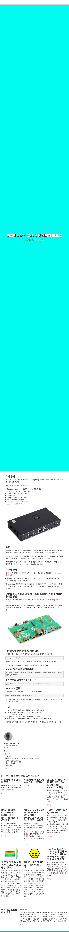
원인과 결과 (8, 757)
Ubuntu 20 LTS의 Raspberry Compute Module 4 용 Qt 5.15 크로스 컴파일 (34, 815)
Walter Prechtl (13, 743)
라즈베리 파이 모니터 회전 (10, 781)
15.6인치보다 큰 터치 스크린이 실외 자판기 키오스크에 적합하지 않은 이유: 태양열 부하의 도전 (57, 854)
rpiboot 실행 (9, 765)
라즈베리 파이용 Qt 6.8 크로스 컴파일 (34, 781)
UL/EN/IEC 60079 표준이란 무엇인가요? (34, 864)
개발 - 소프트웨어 (34, 232)
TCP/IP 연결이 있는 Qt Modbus (57, 811)
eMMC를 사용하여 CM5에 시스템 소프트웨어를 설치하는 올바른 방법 (22, 758)
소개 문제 (7, 753)
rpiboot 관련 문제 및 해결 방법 (13, 760)
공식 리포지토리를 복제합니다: (13, 762)
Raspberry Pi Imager (16, 556)
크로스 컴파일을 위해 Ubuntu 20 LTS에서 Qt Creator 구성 (56, 783)
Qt (27, 834)
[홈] (14, 2)
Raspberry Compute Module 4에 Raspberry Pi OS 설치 (9, 815)
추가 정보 (3, 793)
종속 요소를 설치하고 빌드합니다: (14, 764)
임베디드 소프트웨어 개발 (9, 911)
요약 (6, 768)
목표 (6, 755)
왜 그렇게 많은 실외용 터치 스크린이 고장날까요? (11, 865)
